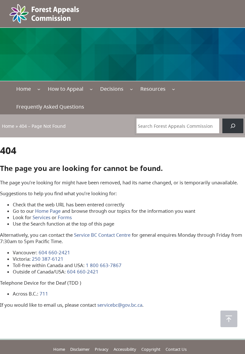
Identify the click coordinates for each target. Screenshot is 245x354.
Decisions (111, 88)
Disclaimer (80, 349)
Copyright (150, 349)
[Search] (232, 126)
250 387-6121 (47, 259)
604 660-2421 (54, 252)
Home (23, 88)
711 (44, 293)
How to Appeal (65, 88)
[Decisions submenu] (131, 88)
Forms (65, 217)
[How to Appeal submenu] (91, 88)
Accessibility (125, 349)
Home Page (48, 211)
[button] (228, 319)
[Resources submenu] (173, 88)
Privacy (101, 349)
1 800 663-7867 (104, 265)
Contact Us (176, 349)
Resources (153, 88)
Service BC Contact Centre (102, 235)
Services (41, 217)
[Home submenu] (39, 88)
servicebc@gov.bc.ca (119, 305)
